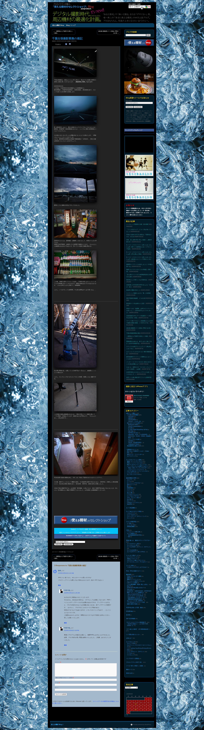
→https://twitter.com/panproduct (86, 531)
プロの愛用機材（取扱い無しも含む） (138, 584)
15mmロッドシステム (133, 502)
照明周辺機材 (131, 526)
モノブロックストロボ (133, 474)
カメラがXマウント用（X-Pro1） (136, 551)
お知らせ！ (129, 638)
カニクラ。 (130, 479)
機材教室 (128, 574)
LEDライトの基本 (132, 582)
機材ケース (129, 669)
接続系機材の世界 (131, 478)
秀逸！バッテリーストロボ (134, 463)
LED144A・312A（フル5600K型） (138, 434)
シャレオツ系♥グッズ (132, 555)
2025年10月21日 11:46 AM (72, 593)
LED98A (130, 441)
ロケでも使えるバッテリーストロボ (137, 471)
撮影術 (129, 578)
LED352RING (132, 419)
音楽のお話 (129, 673)
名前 (72, 677)
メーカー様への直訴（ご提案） (135, 666)
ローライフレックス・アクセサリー (137, 562)
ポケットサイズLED (134, 439)
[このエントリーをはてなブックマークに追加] (70, 44)
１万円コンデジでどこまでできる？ (137, 567)
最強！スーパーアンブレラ (134, 461)
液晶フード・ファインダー (134, 454)
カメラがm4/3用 (131, 550)
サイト (57, 687)
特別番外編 (62, 552)
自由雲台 (129, 504)
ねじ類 (129, 499)
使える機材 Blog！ (57, 724)
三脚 (127, 530)
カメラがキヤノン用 (133, 543)
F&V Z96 (130, 431)
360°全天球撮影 (130, 618)
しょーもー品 (131, 525)
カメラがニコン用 (132, 545)
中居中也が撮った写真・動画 (134, 607)
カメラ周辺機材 (130, 508)
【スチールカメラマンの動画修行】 (136, 622)
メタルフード (131, 513)
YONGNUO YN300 (133, 444)
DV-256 (130, 428)
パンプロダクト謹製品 (132, 658)
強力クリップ (131, 484)
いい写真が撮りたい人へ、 (133, 634)
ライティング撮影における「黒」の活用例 (138, 293)
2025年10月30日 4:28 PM (71, 630)
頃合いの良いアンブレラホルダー (137, 468)
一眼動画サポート (131, 449)
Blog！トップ (71, 25)
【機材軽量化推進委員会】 (134, 599)
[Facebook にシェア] (66, 44)
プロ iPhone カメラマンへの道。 (136, 602)
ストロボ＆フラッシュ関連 (133, 459)
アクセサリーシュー (133, 494)
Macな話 (129, 589)
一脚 (128, 536)
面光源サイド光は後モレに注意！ (135, 303)
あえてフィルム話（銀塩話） (135, 600)
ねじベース (130, 501)
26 (136, 710)
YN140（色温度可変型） (135, 442)
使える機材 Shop (58, 25)
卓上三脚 (129, 492)
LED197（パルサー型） (135, 421)
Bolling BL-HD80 (133, 424)
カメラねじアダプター (133, 496)
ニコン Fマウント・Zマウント (135, 651)
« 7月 (126, 715)
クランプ (129, 489)
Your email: (129, 101)
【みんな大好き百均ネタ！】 (135, 594)
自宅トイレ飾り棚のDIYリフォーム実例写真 (138, 377)
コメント (58, 662)
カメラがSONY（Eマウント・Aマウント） (139, 547)
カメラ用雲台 (131, 533)
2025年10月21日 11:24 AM (66, 573)
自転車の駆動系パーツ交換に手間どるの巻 (108, 32)
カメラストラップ (132, 557)
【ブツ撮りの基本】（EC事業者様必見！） (138, 629)
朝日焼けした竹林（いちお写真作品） (137, 280)
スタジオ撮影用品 (131, 521)
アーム (129, 481)
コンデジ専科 (130, 565)
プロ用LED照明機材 (133, 415)
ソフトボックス (131, 473)
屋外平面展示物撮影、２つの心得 (135, 298)
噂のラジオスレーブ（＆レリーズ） (137, 464)
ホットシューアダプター (134, 483)
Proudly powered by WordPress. (142, 724)
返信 (59, 585)
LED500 (130, 418)
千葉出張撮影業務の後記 (133, 333)
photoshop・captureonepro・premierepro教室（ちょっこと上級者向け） (139, 591)
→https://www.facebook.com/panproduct (86, 537)
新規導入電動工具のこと (133, 290)
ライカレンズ (131, 655)
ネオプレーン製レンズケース (135, 560)
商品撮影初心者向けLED (134, 446)
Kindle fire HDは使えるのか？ (135, 587)
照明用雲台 (130, 488)
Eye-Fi (129, 586)
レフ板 (129, 523)
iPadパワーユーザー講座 (134, 576)
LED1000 (131, 416)
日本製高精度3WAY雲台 (135, 535)
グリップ (129, 491)
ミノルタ (129, 653)
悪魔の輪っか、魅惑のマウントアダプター (138, 540)
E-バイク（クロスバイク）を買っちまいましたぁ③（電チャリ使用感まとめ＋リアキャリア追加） (139, 247)
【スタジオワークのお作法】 (135, 596)
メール (57, 682)
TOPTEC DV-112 (133, 433)
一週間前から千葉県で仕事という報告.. (63, 32)
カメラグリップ (131, 456)
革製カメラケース (132, 558)
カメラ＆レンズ (130, 642)
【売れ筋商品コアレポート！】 (136, 597)
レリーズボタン (131, 514)
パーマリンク (69, 552)
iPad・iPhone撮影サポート (134, 571)
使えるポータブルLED (133, 423)
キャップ (129, 518)
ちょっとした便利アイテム (134, 581)
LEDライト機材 (130, 413)
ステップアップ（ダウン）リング (136, 516)
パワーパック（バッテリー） (136, 469)
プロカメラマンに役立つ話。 (134, 662)
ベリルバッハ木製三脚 (133, 532)
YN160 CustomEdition (134, 426)
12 (136, 704)
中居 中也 (73, 41)
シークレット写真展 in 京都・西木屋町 (137, 224)
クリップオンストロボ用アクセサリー (138, 466)
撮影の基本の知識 (132, 604)
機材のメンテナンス (133, 579)
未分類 (128, 615)
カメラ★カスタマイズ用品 (133, 511)
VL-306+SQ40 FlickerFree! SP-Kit (137, 429)
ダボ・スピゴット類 (133, 497)
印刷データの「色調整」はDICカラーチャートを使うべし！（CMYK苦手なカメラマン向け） (139, 310)
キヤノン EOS (131, 643)
